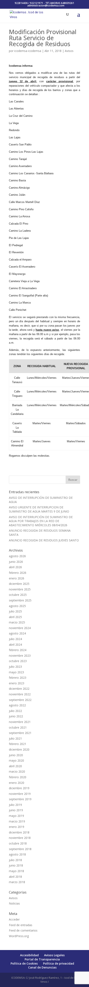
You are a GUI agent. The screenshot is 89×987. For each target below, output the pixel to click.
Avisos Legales (54, 955)
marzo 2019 (17, 821)
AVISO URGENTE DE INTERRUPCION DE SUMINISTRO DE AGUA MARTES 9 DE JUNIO (39, 509)
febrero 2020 (17, 777)
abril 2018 (15, 877)
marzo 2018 (17, 882)
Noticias (14, 903)
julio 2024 (15, 639)
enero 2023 (16, 683)
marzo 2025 (17, 622)
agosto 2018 (17, 854)
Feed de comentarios (23, 930)
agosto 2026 (17, 556)
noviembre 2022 (20, 694)
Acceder (14, 919)
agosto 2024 (17, 633)
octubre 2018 (18, 843)
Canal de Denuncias (42, 967)
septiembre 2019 (20, 799)
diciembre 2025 (19, 584)
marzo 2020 (17, 771)
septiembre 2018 (20, 849)
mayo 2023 (16, 672)
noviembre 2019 (20, 794)
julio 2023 (15, 667)
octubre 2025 (18, 595)
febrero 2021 (17, 744)
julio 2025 (15, 611)
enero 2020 (16, 783)
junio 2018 (16, 865)
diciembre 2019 (19, 788)
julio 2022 (15, 711)
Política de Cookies (24, 963)
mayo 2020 (16, 760)
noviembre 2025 (20, 589)
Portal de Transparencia (42, 959)
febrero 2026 (17, 573)
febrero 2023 (17, 678)
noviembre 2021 (20, 722)
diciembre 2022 (19, 689)
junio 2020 (16, 755)
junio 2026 (16, 562)
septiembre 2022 (20, 700)
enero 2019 (16, 827)
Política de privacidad (58, 963)
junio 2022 (16, 716)
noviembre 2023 (20, 656)
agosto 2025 (17, 606)
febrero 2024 (17, 650)
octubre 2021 (18, 727)
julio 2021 (15, 738)
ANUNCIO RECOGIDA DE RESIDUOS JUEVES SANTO (44, 540)
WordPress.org (19, 936)
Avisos (69, 51)
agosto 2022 (17, 705)
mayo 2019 (16, 816)
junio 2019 (16, 810)
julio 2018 (15, 860)
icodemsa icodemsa (27, 51)
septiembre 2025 (20, 600)
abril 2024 (15, 645)
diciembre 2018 (19, 832)
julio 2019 (15, 805)
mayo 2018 (16, 871)
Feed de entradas (20, 925)
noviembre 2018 (20, 838)
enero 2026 (16, 578)
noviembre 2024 (20, 628)
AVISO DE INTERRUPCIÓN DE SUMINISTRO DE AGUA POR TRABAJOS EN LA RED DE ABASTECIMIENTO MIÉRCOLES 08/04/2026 (41, 521)
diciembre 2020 (19, 749)
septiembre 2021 (20, 733)
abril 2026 (15, 567)
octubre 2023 (18, 661)
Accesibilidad (29, 955)
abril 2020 (15, 766)
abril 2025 (15, 617)
